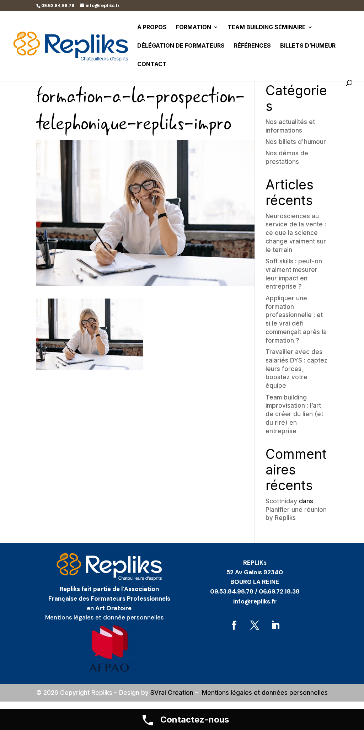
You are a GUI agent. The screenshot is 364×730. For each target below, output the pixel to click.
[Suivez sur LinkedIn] (275, 625)
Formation (193, 28)
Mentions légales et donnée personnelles (104, 617)
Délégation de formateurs (181, 46)
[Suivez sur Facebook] (234, 625)
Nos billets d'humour (296, 141)
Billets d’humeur (308, 46)
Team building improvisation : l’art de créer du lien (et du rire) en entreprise (294, 414)
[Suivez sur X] (255, 625)
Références (252, 46)
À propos (152, 28)
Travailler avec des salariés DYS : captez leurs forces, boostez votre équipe (296, 368)
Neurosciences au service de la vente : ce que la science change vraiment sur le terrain (296, 233)
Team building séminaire (267, 28)
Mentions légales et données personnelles (265, 692)
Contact (152, 64)
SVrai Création (171, 692)
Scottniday (281, 501)
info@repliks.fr (255, 601)
